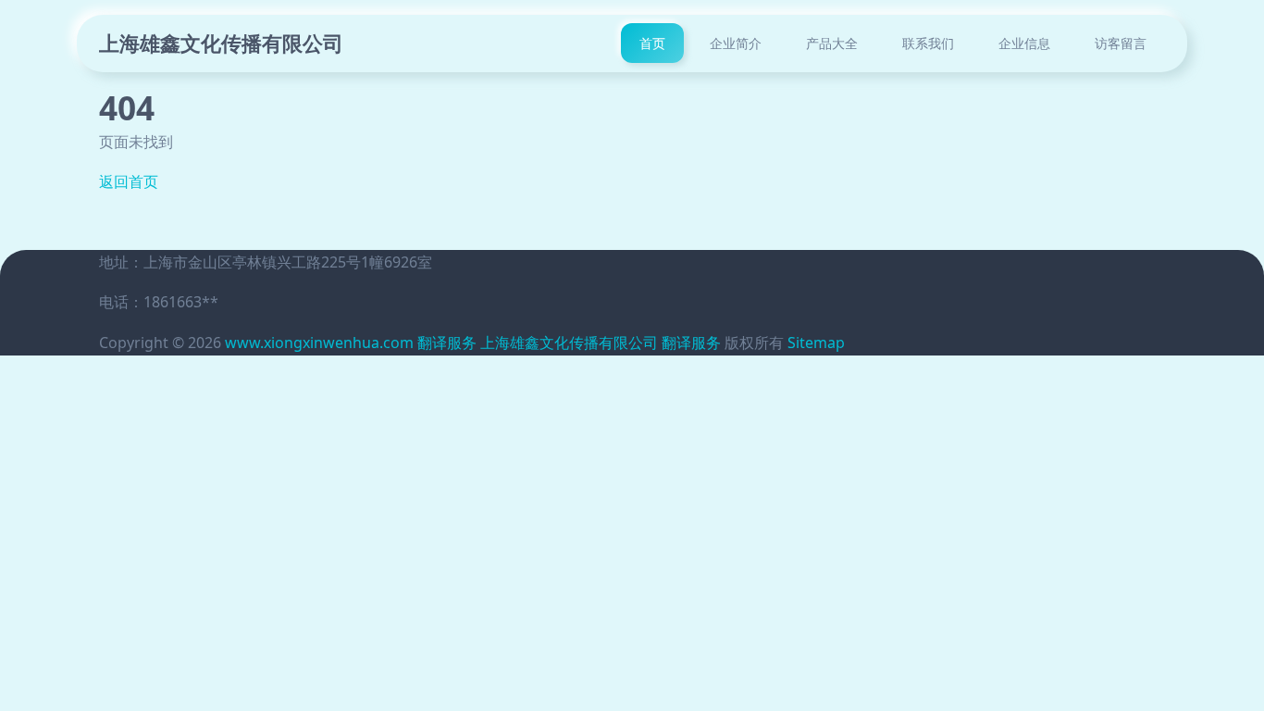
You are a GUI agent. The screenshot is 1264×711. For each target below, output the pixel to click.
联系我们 (928, 43)
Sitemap (816, 342)
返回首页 (128, 181)
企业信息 (1024, 43)
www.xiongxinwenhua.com (319, 342)
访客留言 (1120, 43)
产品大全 (832, 43)
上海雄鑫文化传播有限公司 (221, 43)
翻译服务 (447, 342)
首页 (652, 43)
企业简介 (736, 43)
